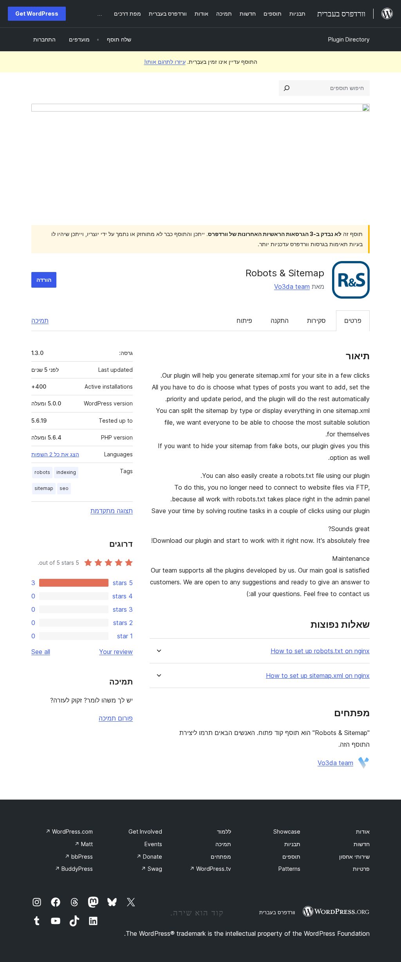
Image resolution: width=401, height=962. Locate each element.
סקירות (316, 320)
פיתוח (244, 320)
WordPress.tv (210, 868)
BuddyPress (74, 868)
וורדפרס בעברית (277, 912)
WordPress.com (69, 831)
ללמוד (224, 831)
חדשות (362, 844)
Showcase (286, 831)
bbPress (79, 856)
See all (40, 652)
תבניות (292, 844)
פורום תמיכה (116, 718)
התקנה (280, 320)
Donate (149, 856)
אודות (363, 831)
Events (153, 844)
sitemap (43, 488)
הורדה (43, 279)
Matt (83, 844)
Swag (151, 868)
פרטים (352, 320)
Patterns (289, 868)
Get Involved (145, 831)
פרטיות (361, 868)
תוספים (291, 856)
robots (42, 472)
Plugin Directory (349, 39)
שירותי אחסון (354, 856)
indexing (66, 472)
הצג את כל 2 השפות (55, 454)
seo (64, 488)
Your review (116, 652)
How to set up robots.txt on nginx (320, 651)
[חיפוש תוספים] (286, 88)
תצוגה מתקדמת (111, 511)
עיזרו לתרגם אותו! (165, 61)
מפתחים (221, 856)
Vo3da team (292, 286)
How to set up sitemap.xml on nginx (318, 675)
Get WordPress (36, 13)
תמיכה (40, 320)
